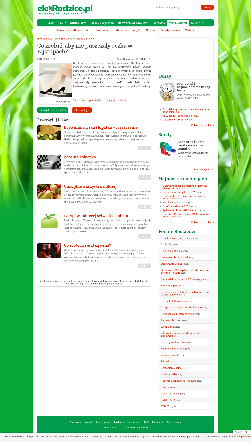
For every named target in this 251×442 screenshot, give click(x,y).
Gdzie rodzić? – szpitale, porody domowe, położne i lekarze (185, 271)
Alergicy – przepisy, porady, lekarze (181, 307)
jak (82, 100)
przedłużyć (95, 100)
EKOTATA (197, 23)
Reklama (119, 422)
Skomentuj (82, 110)
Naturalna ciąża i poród (174, 257)
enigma (188, 203)
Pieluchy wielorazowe (173, 342)
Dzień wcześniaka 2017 (176, 206)
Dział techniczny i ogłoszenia (177, 238)
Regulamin (158, 422)
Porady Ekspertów (102, 23)
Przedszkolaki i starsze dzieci (178, 313)
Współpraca (134, 422)
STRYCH (166, 406)
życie (123, 100)
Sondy (165, 134)
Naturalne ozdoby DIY (133, 23)
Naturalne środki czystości (73, 30)
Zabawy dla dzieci (171, 320)
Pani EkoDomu (178, 23)
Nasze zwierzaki (170, 393)
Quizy (165, 76)
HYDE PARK (168, 399)
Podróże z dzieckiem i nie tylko (178, 380)
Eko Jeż (182, 188)
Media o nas (103, 422)
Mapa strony (174, 422)
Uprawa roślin (169, 374)
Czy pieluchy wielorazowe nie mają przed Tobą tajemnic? (186, 110)
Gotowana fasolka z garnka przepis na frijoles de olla (185, 187)
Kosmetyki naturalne (172, 348)
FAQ (146, 422)
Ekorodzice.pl (45, 38)
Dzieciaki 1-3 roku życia (174, 301)
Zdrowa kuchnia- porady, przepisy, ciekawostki (181, 334)
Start (51, 23)
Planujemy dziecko (171, 250)
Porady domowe (84, 38)
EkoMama (158, 23)
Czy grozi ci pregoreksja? (177, 119)
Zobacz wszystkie (202, 125)
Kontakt (89, 422)
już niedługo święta (174, 202)
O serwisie (75, 422)
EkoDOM (166, 244)
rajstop (111, 100)
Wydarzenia (168, 326)
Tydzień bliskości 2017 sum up (180, 210)
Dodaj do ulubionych (53, 110)
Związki (190, 30)
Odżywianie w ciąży (172, 263)
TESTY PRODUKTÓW (72, 23)
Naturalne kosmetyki (127, 30)
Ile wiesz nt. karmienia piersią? (180, 115)
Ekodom (150, 30)
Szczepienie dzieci (171, 367)
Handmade (102, 30)
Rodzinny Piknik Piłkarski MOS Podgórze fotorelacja (186, 215)
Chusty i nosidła (170, 354)
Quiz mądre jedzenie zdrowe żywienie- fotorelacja (185, 197)
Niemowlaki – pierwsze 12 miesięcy (181, 279)
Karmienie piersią (171, 285)
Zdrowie (165, 361)
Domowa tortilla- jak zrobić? (179, 192)
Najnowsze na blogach (183, 179)
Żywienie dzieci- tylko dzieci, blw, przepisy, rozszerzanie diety (185, 293)
